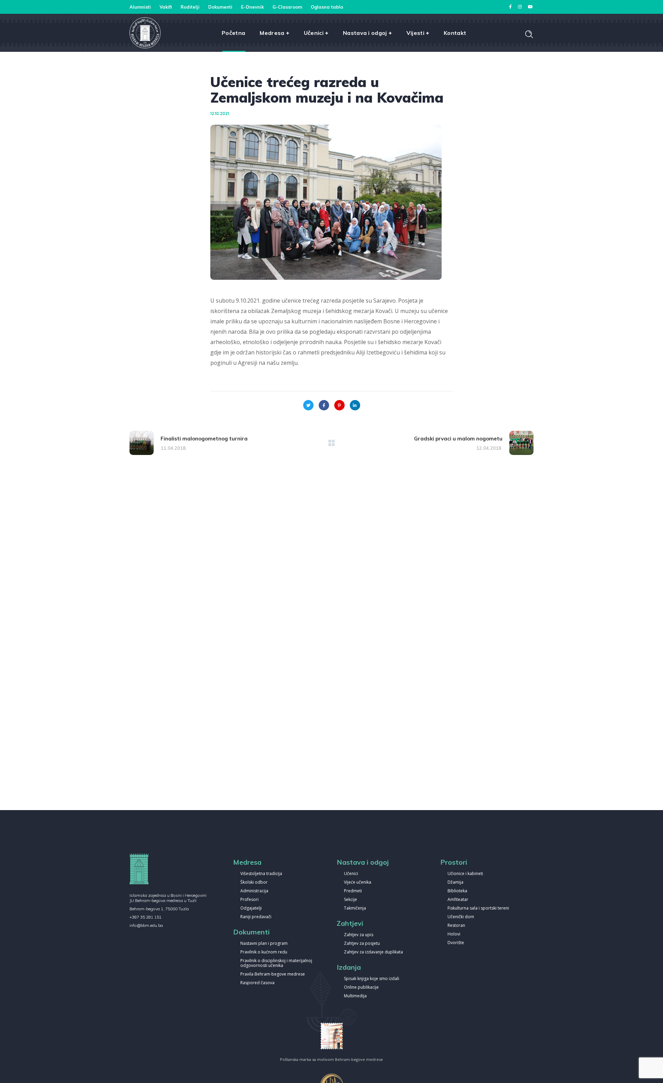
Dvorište (456, 943)
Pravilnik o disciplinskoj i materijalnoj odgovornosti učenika (276, 963)
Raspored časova (257, 983)
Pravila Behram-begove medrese (272, 974)
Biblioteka (457, 891)
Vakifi (166, 7)
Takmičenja (355, 908)
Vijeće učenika (357, 882)
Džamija (455, 882)
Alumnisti (140, 7)
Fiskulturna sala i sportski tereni (478, 908)
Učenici (351, 873)
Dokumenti (220, 7)
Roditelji (190, 7)
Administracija (254, 891)
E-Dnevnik (252, 7)
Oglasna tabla (327, 7)
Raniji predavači (255, 917)
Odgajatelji (251, 908)
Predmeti (353, 891)
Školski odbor (254, 882)
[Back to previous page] (331, 443)
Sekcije (350, 899)
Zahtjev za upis (358, 935)
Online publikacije (361, 987)
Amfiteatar (458, 899)
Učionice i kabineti (465, 873)
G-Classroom (287, 7)
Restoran (456, 925)
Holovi (454, 934)
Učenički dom (461, 917)
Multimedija (355, 996)
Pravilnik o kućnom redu (263, 952)
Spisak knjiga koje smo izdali (371, 978)
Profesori (249, 899)
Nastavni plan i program (264, 943)
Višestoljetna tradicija (261, 873)
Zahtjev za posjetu (362, 943)
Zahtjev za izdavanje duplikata (373, 952)
